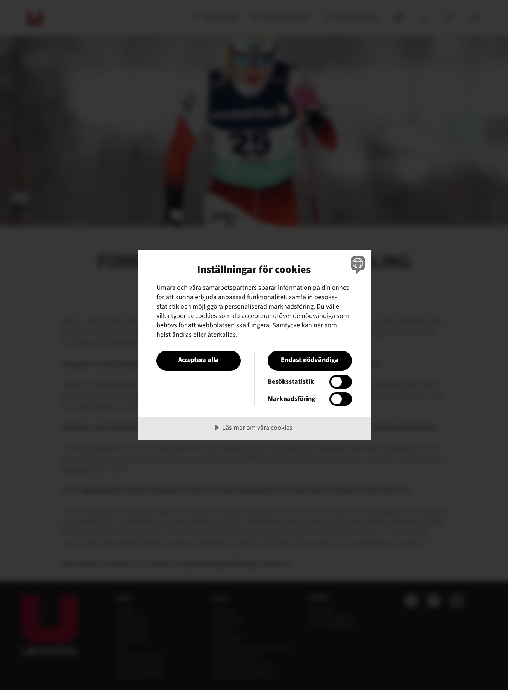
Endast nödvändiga (310, 360)
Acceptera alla (198, 360)
